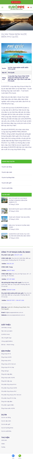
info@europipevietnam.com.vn (14, 312)
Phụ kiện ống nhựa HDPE (9, 388)
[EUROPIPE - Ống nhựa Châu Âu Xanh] (16, 7)
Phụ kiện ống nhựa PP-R (8, 384)
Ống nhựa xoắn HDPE (8, 377)
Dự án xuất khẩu (7, 188)
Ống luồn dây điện (6, 374)
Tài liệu (3, 447)
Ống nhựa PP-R (6, 353)
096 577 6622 (11, 270)
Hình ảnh (4, 440)
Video (3, 443)
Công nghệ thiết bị (6, 341)
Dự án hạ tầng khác (8, 177)
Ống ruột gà (5, 371)
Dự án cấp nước (7, 172)
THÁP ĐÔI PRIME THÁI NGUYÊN (19, 217)
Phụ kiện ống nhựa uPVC (8, 391)
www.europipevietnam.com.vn (16, 315)
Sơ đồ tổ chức (5, 334)
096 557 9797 (11, 300)
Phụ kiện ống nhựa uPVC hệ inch (11, 394)
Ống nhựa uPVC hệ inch (8, 364)
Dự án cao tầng (7, 167)
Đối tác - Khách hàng (7, 344)
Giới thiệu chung (6, 327)
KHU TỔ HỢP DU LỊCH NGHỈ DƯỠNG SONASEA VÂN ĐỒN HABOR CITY (18, 200)
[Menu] (2, 7)
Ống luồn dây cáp (6, 381)
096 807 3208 (11, 289)
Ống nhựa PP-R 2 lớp (7, 367)
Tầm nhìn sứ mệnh (6, 331)
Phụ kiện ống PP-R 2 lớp (8, 398)
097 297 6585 (11, 279)
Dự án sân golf (6, 183)
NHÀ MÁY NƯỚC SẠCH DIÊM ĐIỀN (20, 209)
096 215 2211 (10, 263)
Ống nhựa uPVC (6, 360)
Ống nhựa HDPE (6, 357)
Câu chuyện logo (6, 337)
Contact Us (17, 2)
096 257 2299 (18, 255)
